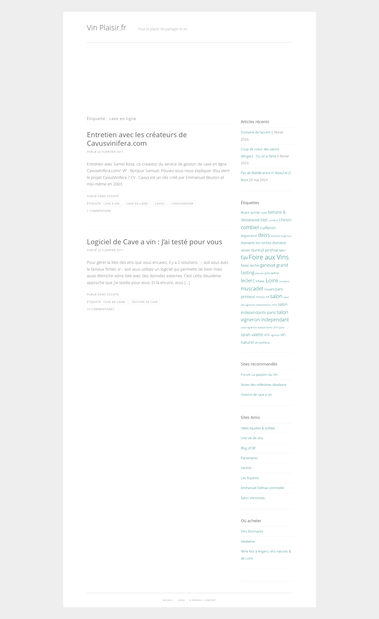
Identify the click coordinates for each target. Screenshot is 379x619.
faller (282, 250)
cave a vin (112, 203)
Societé (113, 196)
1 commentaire (99, 211)
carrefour (273, 220)
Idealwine (248, 541)
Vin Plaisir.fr (106, 27)
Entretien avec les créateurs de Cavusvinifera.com (137, 139)
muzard (269, 289)
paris (279, 289)
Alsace (245, 212)
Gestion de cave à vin (256, 394)
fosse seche (250, 265)
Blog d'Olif (248, 448)
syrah (245, 334)
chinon (285, 219)
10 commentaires (100, 309)
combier (250, 227)
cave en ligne (137, 203)
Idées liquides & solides (258, 428)
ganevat (267, 265)
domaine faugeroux (281, 236)
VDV (267, 335)
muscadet (252, 288)
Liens (181, 600)
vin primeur (262, 342)
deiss (264, 235)
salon (276, 296)
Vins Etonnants (252, 531)
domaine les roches (256, 242)
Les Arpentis (250, 478)
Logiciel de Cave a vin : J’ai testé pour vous (154, 241)
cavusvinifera (182, 203)
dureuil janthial (264, 250)
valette (257, 334)
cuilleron (268, 227)
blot (264, 219)
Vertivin (246, 468)
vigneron (275, 335)
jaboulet (259, 273)
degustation (249, 236)
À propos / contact (203, 600)
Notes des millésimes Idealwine (263, 384)
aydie (264, 212)
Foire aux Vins (269, 257)
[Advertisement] (189, 79)
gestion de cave (145, 302)
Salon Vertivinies (253, 498)
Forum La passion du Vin (259, 374)
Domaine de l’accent (255, 132)
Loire (272, 280)
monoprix (284, 281)
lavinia (274, 273)
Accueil (168, 600)
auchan (255, 212)
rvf (267, 297)
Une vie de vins (252, 438)
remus (260, 297)
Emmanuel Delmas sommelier (262, 488)
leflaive (260, 281)
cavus (159, 203)
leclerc (248, 280)
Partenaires (249, 458)
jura (267, 273)
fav (244, 257)
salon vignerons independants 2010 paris (262, 327)
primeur (248, 296)
